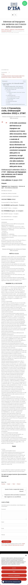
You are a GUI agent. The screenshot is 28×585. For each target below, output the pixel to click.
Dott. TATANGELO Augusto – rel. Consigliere (14, 98)
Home (2, 29)
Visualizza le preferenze (14, 575)
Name (2, 522)
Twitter (14, 484)
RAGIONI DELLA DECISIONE (12, 101)
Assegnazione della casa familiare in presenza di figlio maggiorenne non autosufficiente (14, 495)
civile (4, 111)
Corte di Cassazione (19, 29)
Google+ (8, 484)
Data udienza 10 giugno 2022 (11, 89)
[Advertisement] (14, 53)
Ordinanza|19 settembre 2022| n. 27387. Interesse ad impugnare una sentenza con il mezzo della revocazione (14, 87)
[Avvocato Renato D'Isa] (14, 7)
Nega (14, 571)
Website (3, 534)
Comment (3, 509)
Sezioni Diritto (19, 77)
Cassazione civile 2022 (6, 31)
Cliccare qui (4, 476)
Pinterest (18, 484)
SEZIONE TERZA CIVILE (11, 95)
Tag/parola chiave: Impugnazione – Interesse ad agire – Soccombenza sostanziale (17, 93)
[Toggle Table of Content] (23, 81)
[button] (26, 555)
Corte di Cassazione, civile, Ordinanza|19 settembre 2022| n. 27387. (13, 84)
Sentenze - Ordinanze (9, 29)
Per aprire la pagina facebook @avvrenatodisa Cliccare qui (16, 104)
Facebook (3, 484)
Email (2, 528)
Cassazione (14, 108)
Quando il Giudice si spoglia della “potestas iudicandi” (14, 490)
